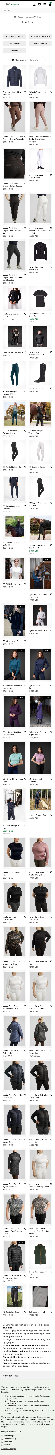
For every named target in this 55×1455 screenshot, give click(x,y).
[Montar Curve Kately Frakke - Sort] (40, 1045)
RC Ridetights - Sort (11, 1312)
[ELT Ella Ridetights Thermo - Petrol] (14, 386)
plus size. (8, 1327)
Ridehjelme (15, 43)
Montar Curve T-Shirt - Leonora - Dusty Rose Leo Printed (39, 1231)
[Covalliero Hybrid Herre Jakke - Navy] (14, 86)
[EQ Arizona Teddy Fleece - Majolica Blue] (40, 589)
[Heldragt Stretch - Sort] (40, 809)
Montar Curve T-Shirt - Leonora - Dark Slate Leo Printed (12, 1231)
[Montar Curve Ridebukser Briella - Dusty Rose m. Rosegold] (40, 131)
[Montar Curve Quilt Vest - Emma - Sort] (40, 1134)
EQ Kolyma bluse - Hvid (38, 631)
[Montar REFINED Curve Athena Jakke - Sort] (14, 1270)
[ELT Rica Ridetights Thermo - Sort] (40, 425)
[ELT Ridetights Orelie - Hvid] (40, 461)
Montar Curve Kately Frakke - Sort (37, 1052)
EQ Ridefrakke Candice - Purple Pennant (38, 733)
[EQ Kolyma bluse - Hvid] (40, 625)
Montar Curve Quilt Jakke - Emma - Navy (12, 1096)
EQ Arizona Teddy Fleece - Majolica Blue (38, 595)
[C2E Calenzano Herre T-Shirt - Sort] (40, 308)
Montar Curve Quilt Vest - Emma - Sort (38, 1141)
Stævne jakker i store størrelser (19, 1357)
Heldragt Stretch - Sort (37, 815)
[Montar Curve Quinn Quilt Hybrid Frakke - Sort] (14, 1178)
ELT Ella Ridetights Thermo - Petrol (10, 392)
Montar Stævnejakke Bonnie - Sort (11, 315)
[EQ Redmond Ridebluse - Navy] (40, 680)
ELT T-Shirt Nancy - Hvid (12, 584)
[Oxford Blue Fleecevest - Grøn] (40, 1266)
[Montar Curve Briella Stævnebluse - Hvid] (14, 1000)
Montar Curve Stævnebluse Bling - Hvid (39, 1185)
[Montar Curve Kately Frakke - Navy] (14, 1045)
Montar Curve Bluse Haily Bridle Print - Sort (13, 962)
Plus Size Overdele (14, 36)
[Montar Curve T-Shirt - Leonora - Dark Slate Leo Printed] (14, 1223)
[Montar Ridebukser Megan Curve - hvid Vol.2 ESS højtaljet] (40, 222)
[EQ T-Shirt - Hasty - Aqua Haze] (14, 773)
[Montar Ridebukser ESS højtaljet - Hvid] (40, 170)
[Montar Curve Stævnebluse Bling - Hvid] (40, 1178)
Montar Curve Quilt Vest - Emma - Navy (13, 1141)
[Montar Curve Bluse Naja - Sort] (40, 956)
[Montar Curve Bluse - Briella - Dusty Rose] (40, 867)
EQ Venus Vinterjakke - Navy (11, 826)
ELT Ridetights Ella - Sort (12, 467)
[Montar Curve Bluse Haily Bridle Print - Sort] (14, 956)
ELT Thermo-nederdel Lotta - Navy (11, 543)
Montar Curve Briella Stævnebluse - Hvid (11, 1007)
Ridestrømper (10, 1363)
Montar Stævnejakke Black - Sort (36, 268)
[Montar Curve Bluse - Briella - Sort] (14, 911)
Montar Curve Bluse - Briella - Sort (11, 918)
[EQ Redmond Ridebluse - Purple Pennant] (14, 726)
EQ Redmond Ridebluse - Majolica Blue (13, 686)
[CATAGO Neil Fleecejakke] (14, 347)
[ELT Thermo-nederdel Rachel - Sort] (40, 540)
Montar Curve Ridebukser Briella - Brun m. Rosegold (13, 138)
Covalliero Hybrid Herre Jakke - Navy (12, 93)
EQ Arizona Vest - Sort (11, 641)
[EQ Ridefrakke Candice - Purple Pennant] (40, 726)
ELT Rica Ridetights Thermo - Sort (36, 432)
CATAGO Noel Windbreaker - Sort (36, 353)
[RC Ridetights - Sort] (14, 1306)
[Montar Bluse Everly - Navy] (14, 867)
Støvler (14, 51)
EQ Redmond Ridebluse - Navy (39, 686)
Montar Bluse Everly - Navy (11, 873)
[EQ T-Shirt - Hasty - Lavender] (40, 773)
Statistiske (8, 1445)
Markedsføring (10, 1439)
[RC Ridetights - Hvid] (40, 1306)
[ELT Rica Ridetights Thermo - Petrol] (14, 425)
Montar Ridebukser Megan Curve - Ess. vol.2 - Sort (13, 230)
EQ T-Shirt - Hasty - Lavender (36, 780)
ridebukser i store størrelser (24, 1345)
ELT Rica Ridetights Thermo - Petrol (10, 432)
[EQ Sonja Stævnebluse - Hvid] (40, 86)
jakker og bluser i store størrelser (29, 1351)
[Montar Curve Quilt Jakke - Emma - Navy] (14, 1089)
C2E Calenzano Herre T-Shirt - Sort (38, 315)
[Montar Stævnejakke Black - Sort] (40, 261)
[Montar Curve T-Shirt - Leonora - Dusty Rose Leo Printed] (40, 1223)
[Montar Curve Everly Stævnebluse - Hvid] (40, 1000)
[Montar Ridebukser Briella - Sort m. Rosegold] (14, 178)
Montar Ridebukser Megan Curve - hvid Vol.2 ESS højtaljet (40, 230)
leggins (24, 1363)
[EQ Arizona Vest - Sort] (14, 635)
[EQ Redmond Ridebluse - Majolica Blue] (14, 680)
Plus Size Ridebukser (40, 36)
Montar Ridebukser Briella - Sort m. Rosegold (13, 185)
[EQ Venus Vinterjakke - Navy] (14, 820)
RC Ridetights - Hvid (37, 1312)
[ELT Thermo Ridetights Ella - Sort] (40, 497)
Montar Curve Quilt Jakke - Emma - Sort (38, 1096)
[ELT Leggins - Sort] (40, 383)
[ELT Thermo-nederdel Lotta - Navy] (14, 537)
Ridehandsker (40, 43)
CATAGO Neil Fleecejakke (13, 352)
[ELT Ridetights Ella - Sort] (14, 461)
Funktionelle (9, 1442)
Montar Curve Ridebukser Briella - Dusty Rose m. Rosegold (39, 139)
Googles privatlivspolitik (11, 1431)
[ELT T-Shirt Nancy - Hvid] (14, 578)
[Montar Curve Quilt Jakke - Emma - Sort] (40, 1089)
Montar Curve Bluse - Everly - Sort (37, 918)
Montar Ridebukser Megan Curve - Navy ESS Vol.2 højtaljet (12, 277)
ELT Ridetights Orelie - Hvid (37, 468)
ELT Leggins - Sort (36, 388)
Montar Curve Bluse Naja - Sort (38, 962)
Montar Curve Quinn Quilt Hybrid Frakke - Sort (13, 1185)
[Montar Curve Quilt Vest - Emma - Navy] (14, 1134)
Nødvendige (9, 1435)
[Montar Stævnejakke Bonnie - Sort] (14, 308)
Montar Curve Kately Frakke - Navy (11, 1052)
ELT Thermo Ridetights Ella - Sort (37, 504)
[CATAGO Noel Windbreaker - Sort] (40, 347)
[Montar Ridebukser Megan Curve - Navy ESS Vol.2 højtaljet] (14, 269)
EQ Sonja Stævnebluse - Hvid (38, 93)
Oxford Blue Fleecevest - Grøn (38, 1273)
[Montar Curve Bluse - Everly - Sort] (40, 911)
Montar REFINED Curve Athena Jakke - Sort (12, 1277)
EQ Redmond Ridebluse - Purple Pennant (13, 733)
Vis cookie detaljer (8, 1449)
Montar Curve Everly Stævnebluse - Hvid (37, 1007)
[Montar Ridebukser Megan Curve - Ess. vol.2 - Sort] (14, 222)
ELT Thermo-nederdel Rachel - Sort (37, 546)
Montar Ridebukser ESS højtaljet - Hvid (38, 176)
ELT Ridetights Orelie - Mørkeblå (11, 507)
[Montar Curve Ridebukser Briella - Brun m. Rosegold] (14, 131)
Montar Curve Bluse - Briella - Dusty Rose (37, 873)
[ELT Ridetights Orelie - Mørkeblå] (14, 500)
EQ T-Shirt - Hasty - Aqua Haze (13, 780)
